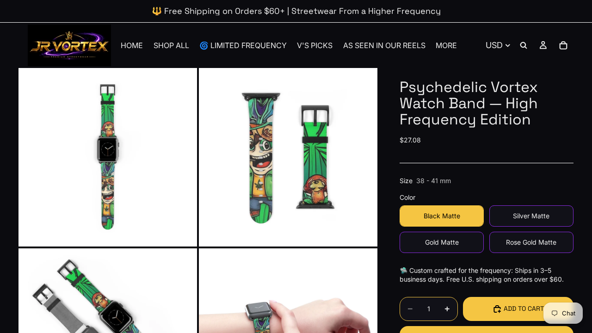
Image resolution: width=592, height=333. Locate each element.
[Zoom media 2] (288, 157)
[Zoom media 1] (107, 157)
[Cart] (563, 45)
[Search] (523, 45)
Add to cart (524, 308)
